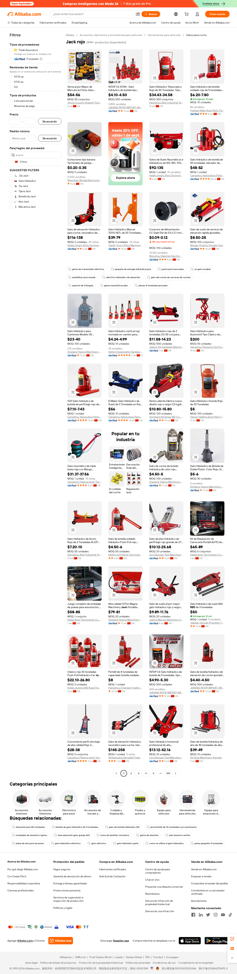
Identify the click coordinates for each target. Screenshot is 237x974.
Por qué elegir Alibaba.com (22, 869)
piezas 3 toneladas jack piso (153, 285)
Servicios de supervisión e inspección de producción (68, 899)
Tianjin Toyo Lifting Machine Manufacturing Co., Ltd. (125, 245)
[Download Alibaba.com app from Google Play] (217, 940)
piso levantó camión (179, 835)
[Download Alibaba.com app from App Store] (190, 940)
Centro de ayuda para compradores (157, 871)
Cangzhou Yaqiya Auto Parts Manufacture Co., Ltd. (207, 175)
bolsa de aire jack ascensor (30, 843)
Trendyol (158, 957)
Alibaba (70, 35)
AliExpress (66, 957)
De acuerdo (50, 121)
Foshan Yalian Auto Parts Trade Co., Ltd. (207, 110)
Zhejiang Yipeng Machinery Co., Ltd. (84, 351)
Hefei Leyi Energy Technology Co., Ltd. (125, 554)
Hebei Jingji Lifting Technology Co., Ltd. (166, 175)
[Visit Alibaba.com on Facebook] (193, 914)
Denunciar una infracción (159, 911)
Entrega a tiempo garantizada (70, 883)
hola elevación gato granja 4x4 (74, 835)
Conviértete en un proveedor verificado (208, 892)
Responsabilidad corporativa (23, 883)
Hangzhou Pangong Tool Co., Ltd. (207, 347)
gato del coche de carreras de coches (171, 277)
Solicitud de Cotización (112, 876)
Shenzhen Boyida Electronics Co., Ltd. (84, 180)
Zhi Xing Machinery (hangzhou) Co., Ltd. (207, 757)
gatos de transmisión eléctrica (88, 269)
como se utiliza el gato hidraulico (166, 843)
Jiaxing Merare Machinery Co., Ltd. (166, 619)
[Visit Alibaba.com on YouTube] (223, 914)
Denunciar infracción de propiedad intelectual (159, 902)
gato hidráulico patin (127, 843)
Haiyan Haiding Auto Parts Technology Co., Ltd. (207, 416)
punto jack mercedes (173, 269)
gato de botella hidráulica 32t (124, 827)
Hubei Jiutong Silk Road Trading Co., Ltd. (84, 687)
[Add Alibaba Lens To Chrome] (60, 940)
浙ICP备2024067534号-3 (213, 968)
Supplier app (121, 940)
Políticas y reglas (62, 907)
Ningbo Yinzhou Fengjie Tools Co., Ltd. (207, 245)
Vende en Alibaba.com (204, 869)
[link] (232, 939)
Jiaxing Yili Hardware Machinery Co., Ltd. (166, 347)
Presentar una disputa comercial (164, 886)
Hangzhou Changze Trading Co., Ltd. (125, 687)
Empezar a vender (201, 876)
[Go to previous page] (116, 773)
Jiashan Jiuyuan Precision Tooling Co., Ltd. (207, 622)
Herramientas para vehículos (164, 35)
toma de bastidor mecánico (114, 835)
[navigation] (35, 404)
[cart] (187, 14)
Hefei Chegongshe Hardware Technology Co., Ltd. (125, 351)
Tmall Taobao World (100, 957)
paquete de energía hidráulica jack (133, 269)
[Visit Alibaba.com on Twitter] (208, 914)
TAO (147, 957)
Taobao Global (134, 957)
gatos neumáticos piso (116, 285)
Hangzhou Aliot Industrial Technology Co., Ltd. (166, 102)
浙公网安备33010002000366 (179, 968)
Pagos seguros (61, 869)
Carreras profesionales (20, 890)
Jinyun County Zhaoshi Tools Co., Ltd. (84, 102)
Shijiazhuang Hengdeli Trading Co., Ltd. (125, 757)
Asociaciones (199, 900)
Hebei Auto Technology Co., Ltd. (207, 554)
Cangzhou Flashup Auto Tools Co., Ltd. (84, 481)
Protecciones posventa (66, 890)
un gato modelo (202, 269)
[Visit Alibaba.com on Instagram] (215, 914)
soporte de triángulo (82, 285)
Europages (172, 957)
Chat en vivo (152, 879)
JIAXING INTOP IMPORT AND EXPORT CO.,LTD (125, 107)
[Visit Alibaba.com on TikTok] (230, 914)
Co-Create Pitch (16, 876)
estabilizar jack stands (83, 277)
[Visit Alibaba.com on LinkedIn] (200, 914)
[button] (138, 14)
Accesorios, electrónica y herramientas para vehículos (111, 35)
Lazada (119, 957)
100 (168, 773)
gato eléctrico (98, 843)
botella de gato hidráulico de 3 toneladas (77, 827)
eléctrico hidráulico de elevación (123, 277)
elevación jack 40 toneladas (30, 827)
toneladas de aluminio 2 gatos (31, 835)
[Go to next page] (175, 773)
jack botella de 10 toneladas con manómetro (173, 827)
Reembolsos (152, 893)
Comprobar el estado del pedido (209, 883)
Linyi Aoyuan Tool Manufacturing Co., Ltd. (166, 554)
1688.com (80, 957)
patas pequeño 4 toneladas (208, 843)
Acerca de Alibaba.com (21, 861)
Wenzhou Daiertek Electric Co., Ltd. (166, 256)
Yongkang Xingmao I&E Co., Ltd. (166, 416)
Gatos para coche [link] (196, 35)
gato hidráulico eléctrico (68, 843)
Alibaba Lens (25, 940)
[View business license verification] (152, 968)
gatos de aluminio (149, 835)
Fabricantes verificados (112, 869)
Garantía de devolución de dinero (72, 876)
